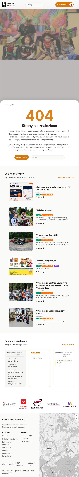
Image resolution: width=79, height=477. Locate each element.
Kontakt (5, 451)
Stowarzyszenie (8, 464)
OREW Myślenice (19, 464)
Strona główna (21, 157)
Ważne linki (6, 447)
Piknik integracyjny (44, 210)
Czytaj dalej (40, 197)
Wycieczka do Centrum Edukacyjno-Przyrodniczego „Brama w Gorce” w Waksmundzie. (52, 285)
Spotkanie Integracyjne (46, 261)
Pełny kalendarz (68, 345)
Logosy (5, 436)
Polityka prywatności (10, 439)
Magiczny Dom (31, 464)
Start (6, 105)
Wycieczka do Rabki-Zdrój (47, 235)
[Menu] (76, 4)
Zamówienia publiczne (6, 443)
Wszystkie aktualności (66, 177)
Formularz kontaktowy (6, 455)
